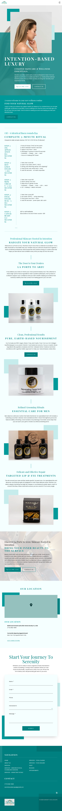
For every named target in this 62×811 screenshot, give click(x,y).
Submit (31, 728)
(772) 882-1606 (23, 86)
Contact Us (38, 86)
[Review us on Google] (56, 793)
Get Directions (13, 640)
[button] (31, 605)
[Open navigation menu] (59, 2)
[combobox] (31, 708)
